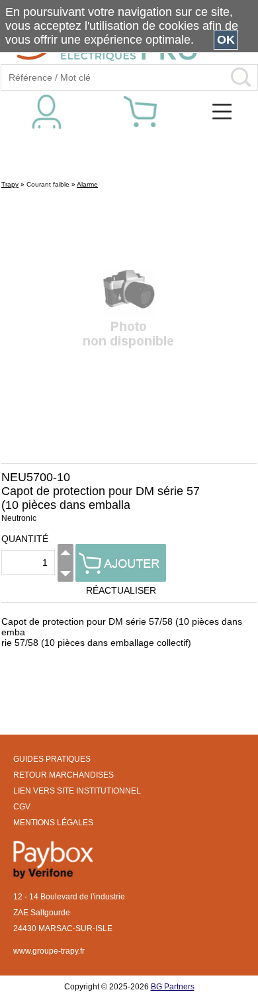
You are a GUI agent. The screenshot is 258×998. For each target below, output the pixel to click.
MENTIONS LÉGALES (53, 822)
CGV (21, 806)
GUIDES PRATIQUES (52, 759)
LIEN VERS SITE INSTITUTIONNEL (77, 790)
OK (226, 39)
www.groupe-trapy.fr (49, 951)
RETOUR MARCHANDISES (63, 775)
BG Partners (172, 986)
